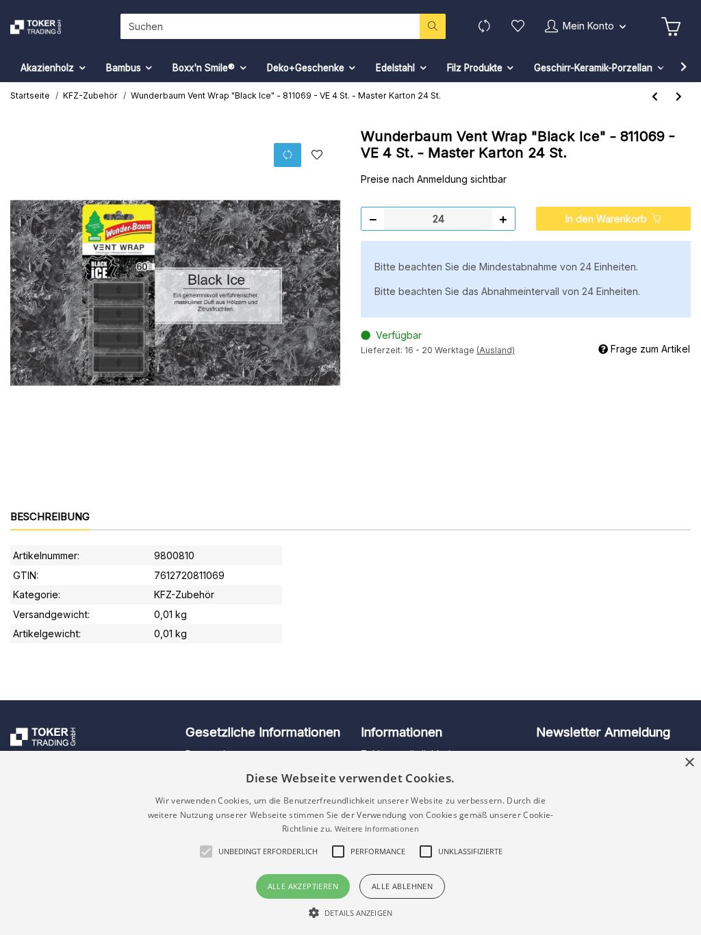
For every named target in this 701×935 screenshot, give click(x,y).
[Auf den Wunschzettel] (316, 155)
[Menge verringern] (373, 218)
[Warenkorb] (671, 26)
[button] (585, 26)
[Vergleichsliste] (484, 26)
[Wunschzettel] (518, 26)
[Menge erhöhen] (503, 218)
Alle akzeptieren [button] (303, 886)
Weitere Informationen (377, 828)
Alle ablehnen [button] (402, 886)
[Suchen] (433, 26)
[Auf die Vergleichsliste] (287, 155)
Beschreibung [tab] (50, 516)
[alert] (350, 843)
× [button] (689, 763)
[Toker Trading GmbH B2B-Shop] (49, 27)
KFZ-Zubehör (184, 594)
